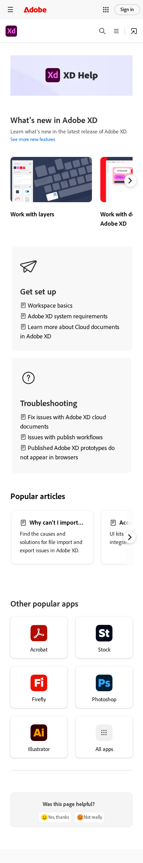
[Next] (130, 181)
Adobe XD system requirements (68, 316)
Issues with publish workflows (65, 437)
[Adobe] (35, 9)
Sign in (127, 9)
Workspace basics (50, 305)
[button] (105, 9)
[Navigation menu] (10, 9)
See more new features (32, 139)
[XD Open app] (134, 31)
